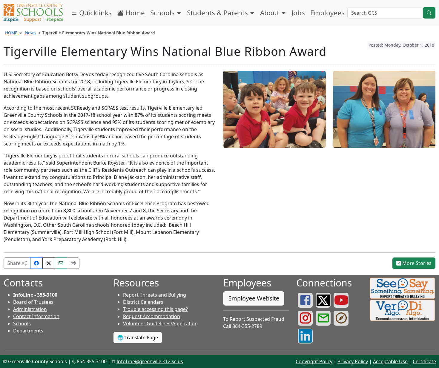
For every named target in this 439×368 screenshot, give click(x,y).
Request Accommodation (151, 316)
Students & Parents (218, 12)
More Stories (416, 263)
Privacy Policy (352, 361)
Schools (163, 12)
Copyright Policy (314, 361)
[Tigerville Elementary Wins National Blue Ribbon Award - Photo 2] (384, 108)
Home (134, 12)
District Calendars (143, 302)
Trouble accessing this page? (155, 309)
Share (14, 263)
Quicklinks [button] (94, 12)
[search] (429, 13)
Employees (327, 12)
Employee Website (253, 298)
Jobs (298, 12)
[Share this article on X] (48, 263)
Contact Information (36, 316)
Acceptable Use (390, 361)
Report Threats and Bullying (154, 295)
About (270, 12)
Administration (30, 309)
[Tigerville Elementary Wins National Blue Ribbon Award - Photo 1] (274, 108)
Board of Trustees (33, 302)
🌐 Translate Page (137, 337)
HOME (11, 33)
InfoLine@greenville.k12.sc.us (149, 361)
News (30, 33)
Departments (28, 330)
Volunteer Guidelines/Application (160, 323)
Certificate (424, 361)
